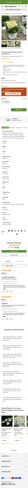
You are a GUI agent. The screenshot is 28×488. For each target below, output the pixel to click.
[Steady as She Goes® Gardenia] (7, 421)
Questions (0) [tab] (20, 261)
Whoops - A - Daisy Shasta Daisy (18, 429)
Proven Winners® (5, 58)
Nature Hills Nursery (8, 481)
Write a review (14, 251)
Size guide (24, 98)
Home (2, 13)
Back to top (14, 450)
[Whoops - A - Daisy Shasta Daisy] (19, 421)
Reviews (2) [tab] (7, 261)
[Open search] (2, 265)
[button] (25, 6)
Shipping (3, 80)
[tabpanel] (14, 177)
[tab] (5, 128)
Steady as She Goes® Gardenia (6, 429)
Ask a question (14, 255)
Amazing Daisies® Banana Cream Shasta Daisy (13, 13)
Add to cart (19, 109)
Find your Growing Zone (13, 93)
